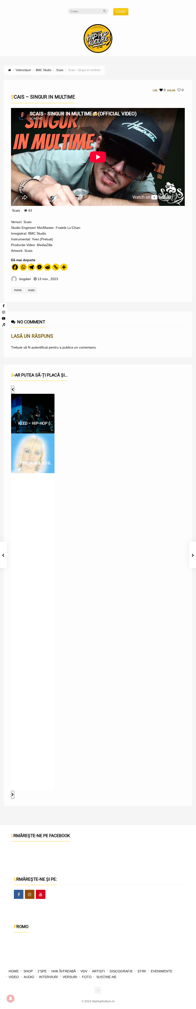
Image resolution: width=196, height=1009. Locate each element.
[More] (63, 267)
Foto (87, 977)
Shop (28, 971)
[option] (32, 414)
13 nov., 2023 (48, 279)
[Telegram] (31, 267)
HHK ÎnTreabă (63, 971)
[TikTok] (3, 324)
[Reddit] (47, 267)
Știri (141, 971)
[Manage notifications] (10, 998)
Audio (29, 977)
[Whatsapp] (23, 267)
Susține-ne (106, 977)
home (18, 290)
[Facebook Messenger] (39, 267)
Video (14, 977)
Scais (16, 210)
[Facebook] (3, 306)
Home (14, 971)
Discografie (121, 971)
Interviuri (48, 977)
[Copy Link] (55, 267)
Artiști (98, 971)
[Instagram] (3, 312)
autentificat (39, 347)
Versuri (70, 977)
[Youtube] (3, 318)
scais (31, 290)
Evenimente (161, 971)
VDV (84, 971)
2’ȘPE (42, 971)
